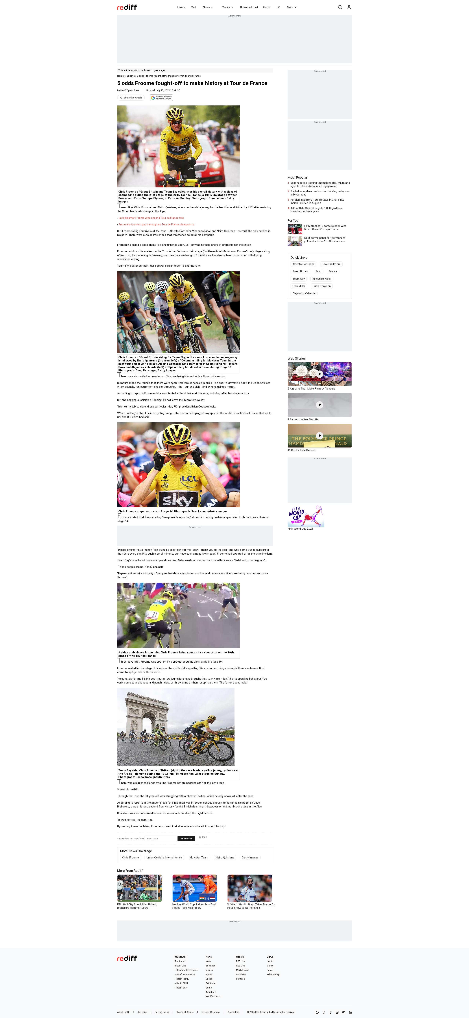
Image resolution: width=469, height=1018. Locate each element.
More (290, 7)
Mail (193, 7)
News (206, 7)
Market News (242, 970)
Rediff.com (260, 1012)
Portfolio (240, 979)
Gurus (267, 7)
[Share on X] (323, 1012)
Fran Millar (299, 286)
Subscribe (186, 838)
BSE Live (240, 961)
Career (270, 970)
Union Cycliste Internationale (164, 857)
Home (181, 7)
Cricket (209, 979)
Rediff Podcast (213, 996)
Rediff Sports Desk (129, 90)
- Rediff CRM (181, 983)
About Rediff (123, 1012)
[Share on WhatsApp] (317, 1012)
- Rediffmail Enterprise (186, 970)
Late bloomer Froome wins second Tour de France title (151, 217)
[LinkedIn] (350, 1012)
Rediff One (180, 965)
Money (226, 7)
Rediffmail (180, 961)
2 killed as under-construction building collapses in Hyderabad (320, 193)
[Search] (340, 7)
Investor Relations (211, 1012)
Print (204, 837)
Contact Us (233, 1012)
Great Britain (300, 271)
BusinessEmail (249, 7)
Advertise (142, 1012)
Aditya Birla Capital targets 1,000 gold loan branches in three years (317, 209)
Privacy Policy (162, 1012)
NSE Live (240, 965)
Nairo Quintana (225, 857)
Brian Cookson (322, 286)
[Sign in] (349, 7)
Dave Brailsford (331, 264)
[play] (319, 374)
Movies (209, 970)
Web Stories (297, 358)
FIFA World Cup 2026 (300, 528)
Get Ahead (211, 983)
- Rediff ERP (181, 987)
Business (210, 965)
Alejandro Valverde (304, 293)
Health (270, 961)
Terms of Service (185, 1012)
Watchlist (241, 974)
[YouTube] (343, 1012)
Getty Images (250, 857)
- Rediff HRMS (182, 979)
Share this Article (133, 97)
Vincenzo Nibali (321, 278)
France (333, 271)
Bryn (318, 271)
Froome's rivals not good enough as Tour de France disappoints (156, 224)
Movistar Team (199, 857)
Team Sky (299, 278)
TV (278, 7)
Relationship (273, 974)
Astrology (211, 992)
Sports (130, 75)
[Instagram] (337, 1012)
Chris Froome (130, 857)
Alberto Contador (303, 264)
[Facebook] (330, 1012)
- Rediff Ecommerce (185, 974)
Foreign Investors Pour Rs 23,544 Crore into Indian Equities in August (317, 201)
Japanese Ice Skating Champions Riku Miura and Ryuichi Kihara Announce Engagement (320, 184)
